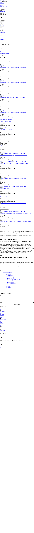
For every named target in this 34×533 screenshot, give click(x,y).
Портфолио (2, 323)
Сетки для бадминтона (9, 275)
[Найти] (2, 24)
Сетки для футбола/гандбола (10, 276)
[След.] (0, 227)
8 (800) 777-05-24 (5, 8)
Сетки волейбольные (9, 274)
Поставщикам (2, 320)
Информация (2, 317)
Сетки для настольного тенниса (12, 285)
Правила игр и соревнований (4, 325)
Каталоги (1, 313)
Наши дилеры (2, 324)
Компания (1, 309)
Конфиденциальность (3, 346)
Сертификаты (2, 311)
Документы (2, 314)
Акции (1, 308)
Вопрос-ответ (2, 322)
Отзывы (1, 312)
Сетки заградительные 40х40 (11, 283)
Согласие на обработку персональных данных (7, 316)
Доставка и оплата (3, 319)
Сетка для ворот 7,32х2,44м (11, 277)
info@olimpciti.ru (2, 11)
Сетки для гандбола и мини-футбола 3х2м (13, 279)
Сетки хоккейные (8, 286)
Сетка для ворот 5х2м (10, 278)
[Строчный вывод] (2, 62)
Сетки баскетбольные (9, 273)
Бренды (1, 321)
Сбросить (19, 304)
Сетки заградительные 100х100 (12, 281)
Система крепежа (8, 287)
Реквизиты (2, 315)
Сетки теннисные (8, 284)
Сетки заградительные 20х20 (11, 282)
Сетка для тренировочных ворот (12, 280)
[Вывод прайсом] (3, 62)
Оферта (1, 347)
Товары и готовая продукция (7, 272)
